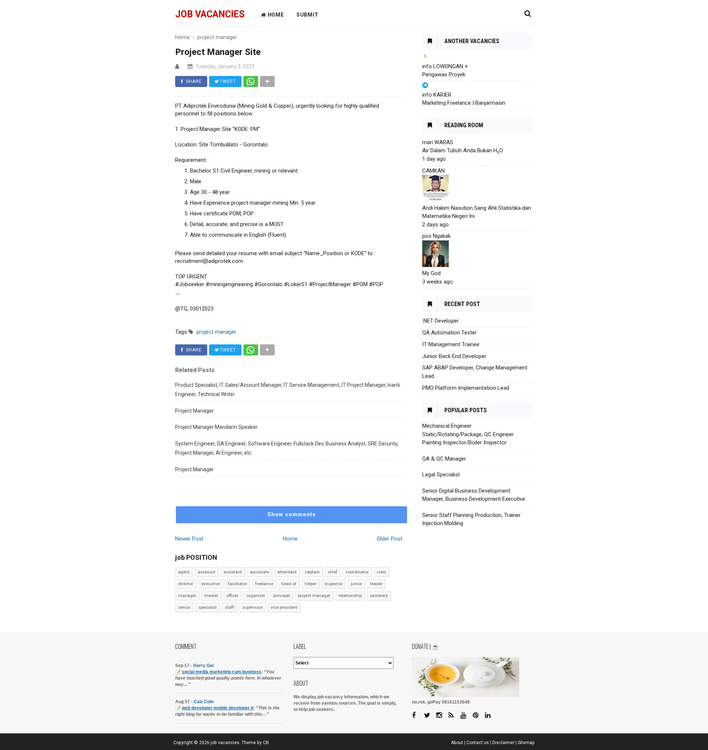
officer (232, 595)
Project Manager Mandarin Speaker (216, 427)
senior (184, 607)
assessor (206, 571)
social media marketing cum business (221, 671)
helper (310, 583)
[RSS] (453, 715)
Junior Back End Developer (454, 356)
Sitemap (526, 742)
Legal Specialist (441, 474)
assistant (232, 571)
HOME (275, 15)
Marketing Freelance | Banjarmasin (463, 103)
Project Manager (194, 411)
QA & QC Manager (444, 458)
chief (332, 571)
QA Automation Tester (449, 332)
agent (184, 571)
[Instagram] (441, 715)
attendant (287, 571)
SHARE (193, 81)
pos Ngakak (436, 236)
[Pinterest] (478, 715)
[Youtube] (466, 715)
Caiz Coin (204, 701)
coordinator (357, 571)
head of (288, 583)
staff (229, 607)
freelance (264, 583)
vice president (284, 607)
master (211, 595)
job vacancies (209, 14)
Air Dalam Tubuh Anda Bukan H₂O (462, 150)
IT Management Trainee (450, 344)
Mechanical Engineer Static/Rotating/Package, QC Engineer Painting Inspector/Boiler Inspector (468, 434)
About (457, 742)
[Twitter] (429, 715)
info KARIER (436, 94)
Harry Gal (203, 665)
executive (210, 583)
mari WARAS (437, 142)
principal (281, 595)
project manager (314, 595)
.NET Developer (440, 320)
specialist (207, 607)
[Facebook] (417, 715)
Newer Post (189, 538)
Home (290, 538)
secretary (379, 595)
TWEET (227, 81)
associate (259, 571)
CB (266, 742)
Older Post (389, 538)
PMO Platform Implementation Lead (465, 388)
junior (356, 583)
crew (381, 571)
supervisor (252, 607)
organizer (255, 595)
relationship (350, 595)
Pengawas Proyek (443, 74)
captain (312, 571)
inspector (333, 583)
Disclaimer (503, 742)
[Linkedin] (490, 715)
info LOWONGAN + (445, 66)
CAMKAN (433, 170)
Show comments (291, 514)
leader (376, 583)
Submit (307, 15)
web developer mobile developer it (217, 708)
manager (187, 595)
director (185, 583)
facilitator (237, 583)
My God (431, 273)
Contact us (477, 742)
